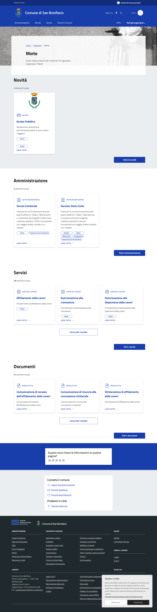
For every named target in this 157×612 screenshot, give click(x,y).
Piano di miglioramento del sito (91, 598)
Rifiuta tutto (116, 602)
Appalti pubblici (51, 549)
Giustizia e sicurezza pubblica (91, 538)
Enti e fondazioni (18, 549)
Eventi (116, 560)
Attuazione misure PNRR (89, 595)
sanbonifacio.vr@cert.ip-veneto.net (29, 589)
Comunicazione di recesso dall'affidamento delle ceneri (33, 394)
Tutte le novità (129, 159)
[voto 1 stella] (49, 460)
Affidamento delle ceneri (31, 298)
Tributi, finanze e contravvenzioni (92, 552)
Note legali (84, 583)
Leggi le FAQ (50, 576)
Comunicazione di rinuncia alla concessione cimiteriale (78, 394)
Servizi (49, 22)
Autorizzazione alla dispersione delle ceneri (119, 300)
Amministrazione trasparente (91, 576)
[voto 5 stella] (63, 460)
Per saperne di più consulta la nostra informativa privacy (124, 596)
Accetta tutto (138, 602)
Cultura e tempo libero (54, 560)
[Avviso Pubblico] (34, 100)
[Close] (150, 576)
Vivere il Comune (64, 22)
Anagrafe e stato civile (54, 545)
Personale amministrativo (21, 556)
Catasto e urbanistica (54, 556)
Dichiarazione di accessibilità (90, 587)
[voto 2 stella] (53, 460)
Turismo (83, 556)
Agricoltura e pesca (53, 538)
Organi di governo (18, 538)
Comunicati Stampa (121, 541)
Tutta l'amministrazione (129, 252)
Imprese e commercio (88, 541)
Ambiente (49, 541)
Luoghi (116, 557)
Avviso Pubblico (26, 121)
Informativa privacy (87, 580)
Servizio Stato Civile (72, 206)
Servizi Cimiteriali (27, 206)
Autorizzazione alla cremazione (72, 300)
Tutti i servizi (129, 346)
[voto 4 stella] (60, 460)
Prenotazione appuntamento (57, 580)
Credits (48, 591)
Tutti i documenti (129, 435)
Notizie (116, 538)
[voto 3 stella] (56, 460)
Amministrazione (22, 22)
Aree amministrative (19, 541)
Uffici (118, 22)
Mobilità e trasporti (87, 545)
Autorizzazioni (51, 552)
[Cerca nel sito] (140, 13)
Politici (14, 552)
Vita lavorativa (85, 560)
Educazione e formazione (55, 563)
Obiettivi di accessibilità (89, 591)
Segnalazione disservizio (55, 583)
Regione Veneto (19, 2)
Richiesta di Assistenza (54, 587)
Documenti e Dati (18, 560)
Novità (38, 22)
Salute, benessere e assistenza (91, 549)
